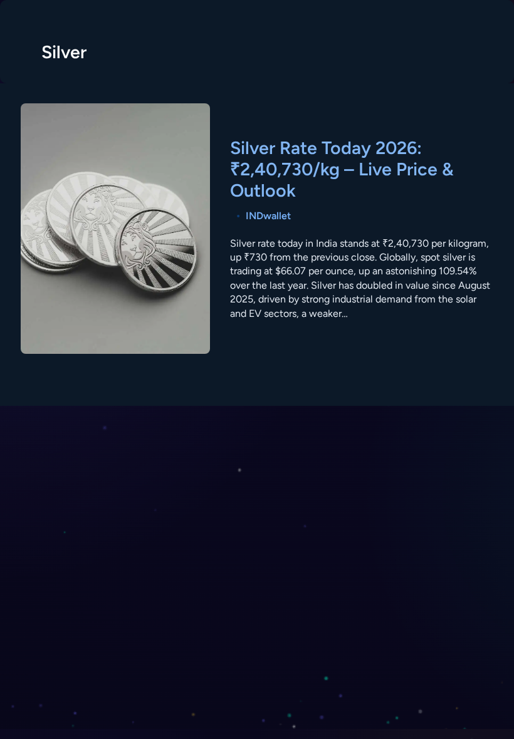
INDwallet (268, 216)
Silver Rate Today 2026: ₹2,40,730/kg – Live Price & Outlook (341, 169)
